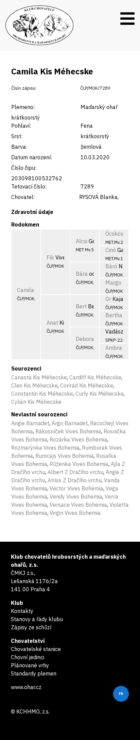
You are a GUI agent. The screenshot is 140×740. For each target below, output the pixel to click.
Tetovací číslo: (29, 186)
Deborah (86, 339)
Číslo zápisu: (23, 88)
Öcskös (114, 233)
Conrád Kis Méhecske (86, 385)
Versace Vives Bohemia (78, 504)
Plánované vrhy (30, 665)
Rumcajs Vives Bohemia (64, 455)
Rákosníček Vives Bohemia (68, 431)
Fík (50, 257)
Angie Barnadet (30, 423)
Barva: (19, 146)
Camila (25, 290)
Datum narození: (31, 157)
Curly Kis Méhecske (99, 393)
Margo (113, 282)
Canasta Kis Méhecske (39, 377)
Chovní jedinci (27, 657)
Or (108, 298)
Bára (82, 273)
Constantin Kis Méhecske (42, 393)
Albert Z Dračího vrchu (75, 472)
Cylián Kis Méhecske (36, 401)
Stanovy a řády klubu (37, 619)
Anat (52, 322)
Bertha (113, 315)
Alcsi (81, 241)
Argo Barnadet (70, 423)
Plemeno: (23, 107)
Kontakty (22, 611)
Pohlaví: (21, 125)
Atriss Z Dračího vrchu (75, 480)
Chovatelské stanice (36, 649)
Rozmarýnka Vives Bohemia (45, 447)
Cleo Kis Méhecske (34, 385)
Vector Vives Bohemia (76, 488)
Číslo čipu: (23, 167)
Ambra (113, 347)
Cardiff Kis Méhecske (95, 377)
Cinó (110, 250)
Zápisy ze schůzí (31, 627)
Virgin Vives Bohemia (75, 512)
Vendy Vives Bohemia (76, 496)
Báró (111, 266)
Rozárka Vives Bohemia (78, 439)
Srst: (16, 136)
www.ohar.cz (26, 687)
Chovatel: (23, 197)
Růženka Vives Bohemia (79, 464)
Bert (81, 306)
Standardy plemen (33, 673)
